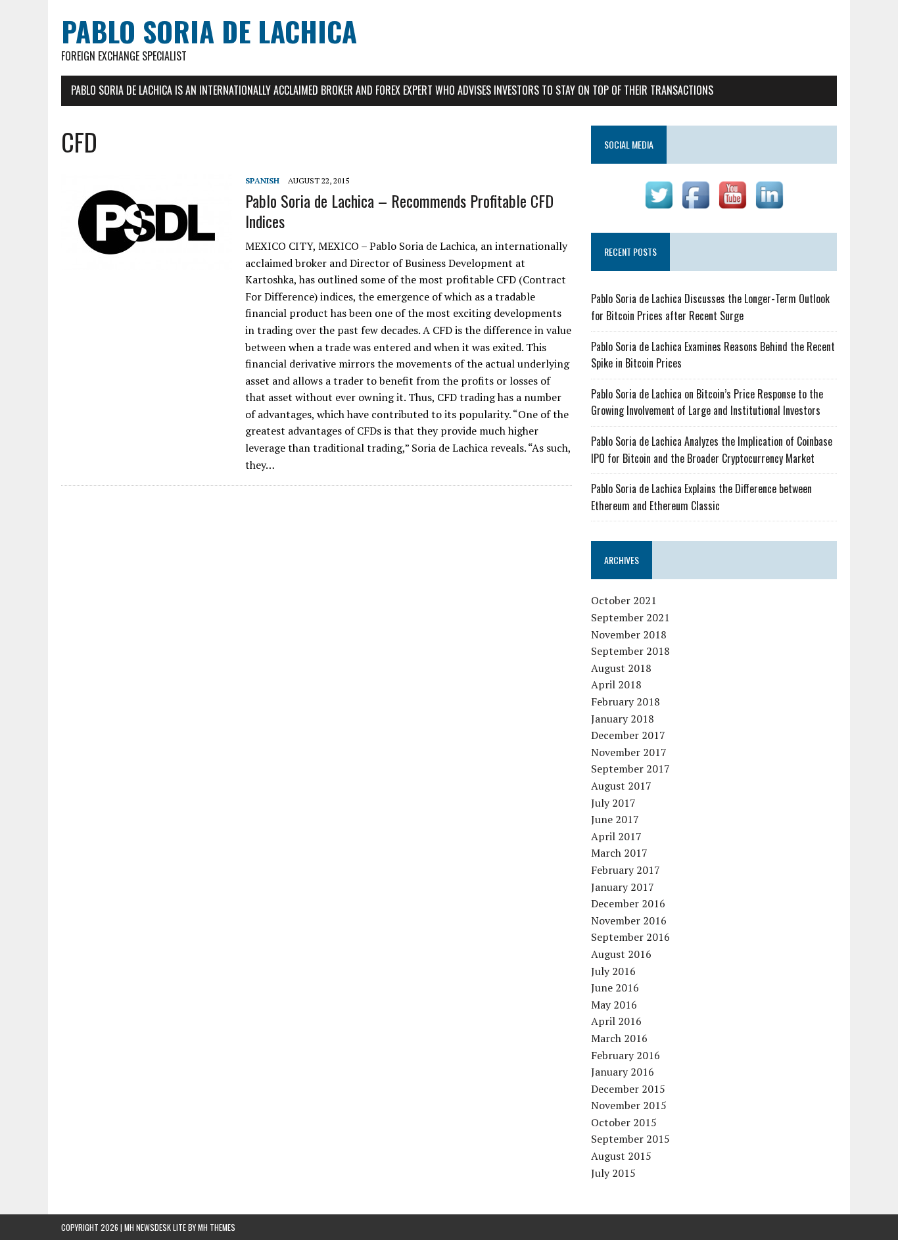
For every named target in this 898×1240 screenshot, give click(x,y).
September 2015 (630, 1139)
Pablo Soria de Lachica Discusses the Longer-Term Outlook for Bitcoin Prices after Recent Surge (710, 307)
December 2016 (628, 903)
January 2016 (622, 1071)
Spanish (262, 180)
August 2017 (621, 785)
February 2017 (625, 870)
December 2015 (628, 1089)
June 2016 (615, 987)
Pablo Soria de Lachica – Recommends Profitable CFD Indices (399, 211)
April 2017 (616, 836)
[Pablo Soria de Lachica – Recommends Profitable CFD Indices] (146, 261)
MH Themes (216, 1227)
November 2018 (629, 634)
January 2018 (622, 718)
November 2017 (629, 752)
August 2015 (621, 1156)
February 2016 (625, 1055)
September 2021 (630, 617)
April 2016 (616, 1021)
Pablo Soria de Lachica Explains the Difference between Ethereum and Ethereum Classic (701, 497)
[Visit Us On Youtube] (732, 204)
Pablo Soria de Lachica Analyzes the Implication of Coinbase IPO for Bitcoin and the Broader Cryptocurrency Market (711, 449)
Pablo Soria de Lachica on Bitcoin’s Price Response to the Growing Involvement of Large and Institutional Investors (707, 402)
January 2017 (622, 887)
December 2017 (628, 735)
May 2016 (614, 1004)
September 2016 (630, 937)
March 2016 (619, 1038)
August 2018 (621, 668)
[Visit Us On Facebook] (695, 204)
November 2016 (629, 920)
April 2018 (616, 684)
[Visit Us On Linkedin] (769, 204)
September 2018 (630, 651)
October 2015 (624, 1122)
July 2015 (613, 1173)
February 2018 (625, 701)
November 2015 (629, 1105)
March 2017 (619, 853)
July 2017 (613, 803)
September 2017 (630, 768)
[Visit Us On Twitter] (658, 204)
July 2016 (613, 971)
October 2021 (624, 600)
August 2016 (621, 954)
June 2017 (615, 819)
